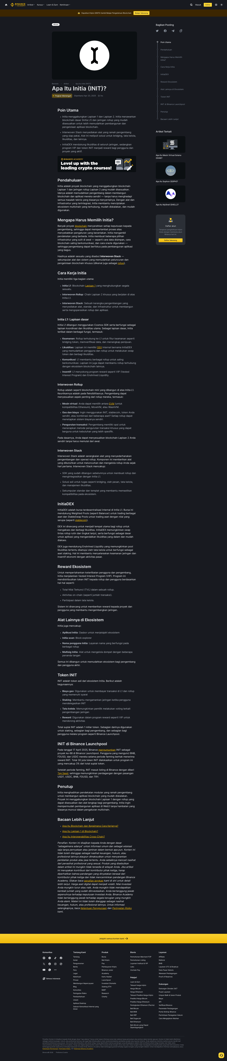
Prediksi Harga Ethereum (139, 1002)
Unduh (75, 1000)
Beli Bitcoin (134, 1008)
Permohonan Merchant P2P (140, 957)
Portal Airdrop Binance (167, 1012)
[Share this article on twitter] (157, 30)
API (160, 1002)
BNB (160, 963)
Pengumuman (78, 963)
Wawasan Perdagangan (168, 973)
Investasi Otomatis (109, 983)
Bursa (104, 957)
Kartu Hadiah (107, 977)
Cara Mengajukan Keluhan (169, 1018)
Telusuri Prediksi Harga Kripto (141, 995)
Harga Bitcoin (135, 989)
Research (105, 993)
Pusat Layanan (164, 992)
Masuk (198, 5)
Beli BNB (133, 1012)
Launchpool (106, 980)
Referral (162, 960)
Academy (105, 973)
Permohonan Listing (138, 960)
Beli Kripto (105, 960)
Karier (75, 960)
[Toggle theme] (221, 4)
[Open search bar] (190, 5)
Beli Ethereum (135, 1022)
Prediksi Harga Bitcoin (138, 998)
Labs (132, 967)
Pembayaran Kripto (109, 967)
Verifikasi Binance (165, 1005)
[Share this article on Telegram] (173, 30)
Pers (75, 970)
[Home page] (17, 5)
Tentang (76, 957)
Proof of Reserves (165, 977)
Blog (75, 987)
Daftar (207, 5)
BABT (104, 990)
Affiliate (162, 957)
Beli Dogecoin (135, 1018)
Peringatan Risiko (80, 993)
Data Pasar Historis (166, 970)
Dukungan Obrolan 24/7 (168, 989)
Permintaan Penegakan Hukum (171, 1015)
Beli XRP (133, 1015)
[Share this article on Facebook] (165, 30)
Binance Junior (107, 970)
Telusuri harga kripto (138, 985)
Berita (75, 967)
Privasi (75, 980)
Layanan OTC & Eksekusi (168, 967)
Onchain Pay (135, 970)
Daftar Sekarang (170, 240)
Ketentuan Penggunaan (50, 1049)
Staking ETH (106, 987)
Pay (103, 963)
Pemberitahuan (79, 997)
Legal (75, 973)
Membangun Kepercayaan (83, 983)
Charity (104, 997)
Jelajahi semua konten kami (111, 938)
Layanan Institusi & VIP (139, 963)
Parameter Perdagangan (168, 1008)
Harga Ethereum (136, 992)
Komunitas (77, 990)
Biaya (161, 998)
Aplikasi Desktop (79, 1003)
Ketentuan (77, 977)
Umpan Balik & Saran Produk (170, 995)
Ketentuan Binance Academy (83, 1049)
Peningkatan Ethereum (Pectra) (142, 1005)
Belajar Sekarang (141, 13)
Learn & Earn (135, 982)
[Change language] (216, 5)
